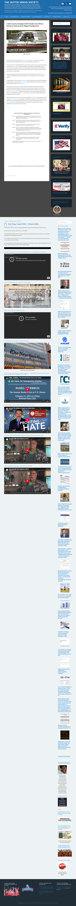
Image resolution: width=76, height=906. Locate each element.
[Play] (5, 401)
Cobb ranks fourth (14, 99)
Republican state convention (12, 91)
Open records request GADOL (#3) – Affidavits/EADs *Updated (64, 671)
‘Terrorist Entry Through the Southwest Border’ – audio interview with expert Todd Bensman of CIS (64, 652)
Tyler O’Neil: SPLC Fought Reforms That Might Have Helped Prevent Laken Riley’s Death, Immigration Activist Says (65, 506)
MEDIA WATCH (57, 113)
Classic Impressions (41, 902)
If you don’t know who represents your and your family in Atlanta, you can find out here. (46, 892)
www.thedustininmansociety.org (52, 902)
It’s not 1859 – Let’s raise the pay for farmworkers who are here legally (64, 596)
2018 (33, 97)
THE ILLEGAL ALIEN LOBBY (60, 193)
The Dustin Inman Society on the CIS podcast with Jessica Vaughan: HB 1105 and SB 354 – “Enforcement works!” (65, 469)
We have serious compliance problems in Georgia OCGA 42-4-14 (64, 726)
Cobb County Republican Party (28, 60)
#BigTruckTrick (21, 83)
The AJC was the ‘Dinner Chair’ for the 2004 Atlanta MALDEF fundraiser (64, 349)
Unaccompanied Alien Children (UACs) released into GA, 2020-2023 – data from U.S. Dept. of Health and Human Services (64, 614)
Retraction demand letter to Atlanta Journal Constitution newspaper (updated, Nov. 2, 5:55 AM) (65, 274)
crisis (38, 61)
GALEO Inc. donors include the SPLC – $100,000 (63, 525)
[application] (27, 267)
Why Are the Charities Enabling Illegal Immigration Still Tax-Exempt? (64, 488)
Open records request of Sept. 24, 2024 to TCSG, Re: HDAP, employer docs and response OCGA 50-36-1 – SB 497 (64, 314)
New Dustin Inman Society (23, 7)
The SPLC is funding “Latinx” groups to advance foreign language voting (63, 634)
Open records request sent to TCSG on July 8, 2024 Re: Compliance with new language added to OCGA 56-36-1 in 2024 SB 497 (65, 390)
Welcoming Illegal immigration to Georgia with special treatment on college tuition (65, 256)
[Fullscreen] (49, 401)
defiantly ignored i (16, 66)
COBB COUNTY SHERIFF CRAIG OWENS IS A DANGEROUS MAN (64, 332)
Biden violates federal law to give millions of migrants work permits (65, 455)
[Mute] (47, 401)
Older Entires (13, 175)
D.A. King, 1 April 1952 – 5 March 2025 (23, 224)
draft (42, 74)
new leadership (24, 80)
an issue (23, 81)
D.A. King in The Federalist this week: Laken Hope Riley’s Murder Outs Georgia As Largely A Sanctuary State (65, 542)
